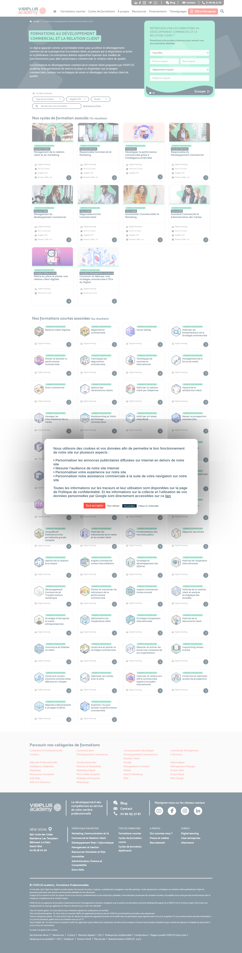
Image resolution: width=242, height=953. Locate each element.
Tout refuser (113, 505)
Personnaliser (129, 506)
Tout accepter (94, 505)
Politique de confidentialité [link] (148, 506)
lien (168, 496)
